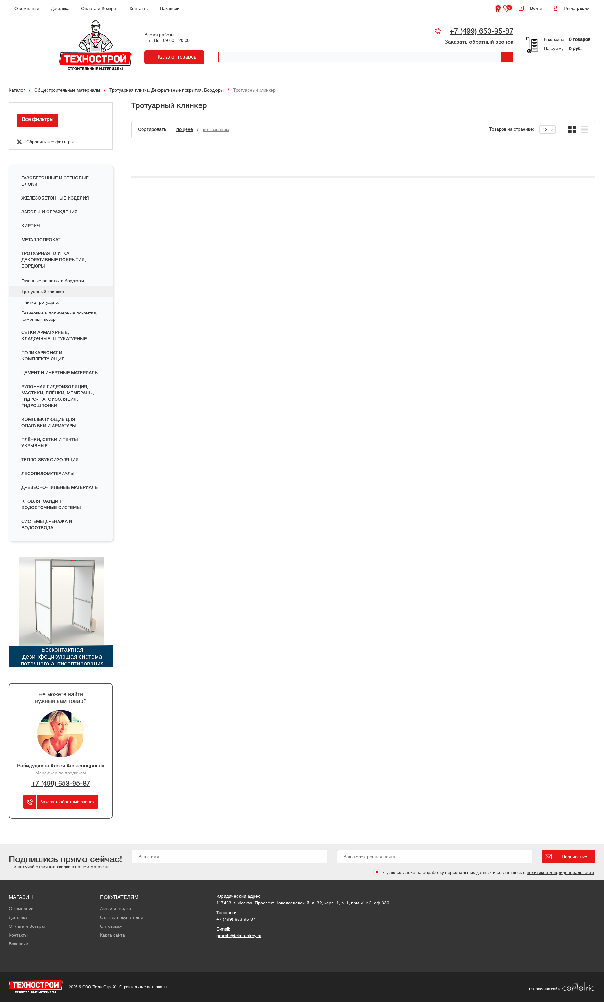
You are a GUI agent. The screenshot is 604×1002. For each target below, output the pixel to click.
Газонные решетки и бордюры (52, 280)
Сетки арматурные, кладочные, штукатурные (54, 336)
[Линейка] (585, 129)
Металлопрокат (40, 240)
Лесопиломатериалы (48, 474)
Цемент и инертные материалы (60, 373)
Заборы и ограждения (49, 212)
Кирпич (30, 226)
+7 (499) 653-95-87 (481, 31)
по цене (184, 130)
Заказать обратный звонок (479, 42)
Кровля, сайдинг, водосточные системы (51, 505)
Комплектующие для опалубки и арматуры (48, 423)
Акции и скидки (115, 908)
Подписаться (575, 856)
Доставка (60, 8)
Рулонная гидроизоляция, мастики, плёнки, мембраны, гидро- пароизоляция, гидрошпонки (57, 396)
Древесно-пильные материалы (60, 488)
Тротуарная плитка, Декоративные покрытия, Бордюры (53, 260)
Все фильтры (37, 119)
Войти (536, 8)
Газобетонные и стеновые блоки (55, 181)
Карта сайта (112, 934)
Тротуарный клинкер (42, 291)
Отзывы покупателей (121, 917)
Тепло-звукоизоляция (50, 460)
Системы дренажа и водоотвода (46, 525)
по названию (216, 129)
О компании (26, 8)
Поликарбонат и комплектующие (42, 356)
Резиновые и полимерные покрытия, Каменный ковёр (59, 316)
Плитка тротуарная (41, 302)
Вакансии (170, 8)
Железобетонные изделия (55, 198)
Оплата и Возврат (99, 8)
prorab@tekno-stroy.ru (238, 935)
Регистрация (577, 8)
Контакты (139, 8)
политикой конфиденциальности (560, 872)
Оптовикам (111, 926)
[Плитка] (572, 129)
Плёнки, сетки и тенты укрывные (49, 443)
